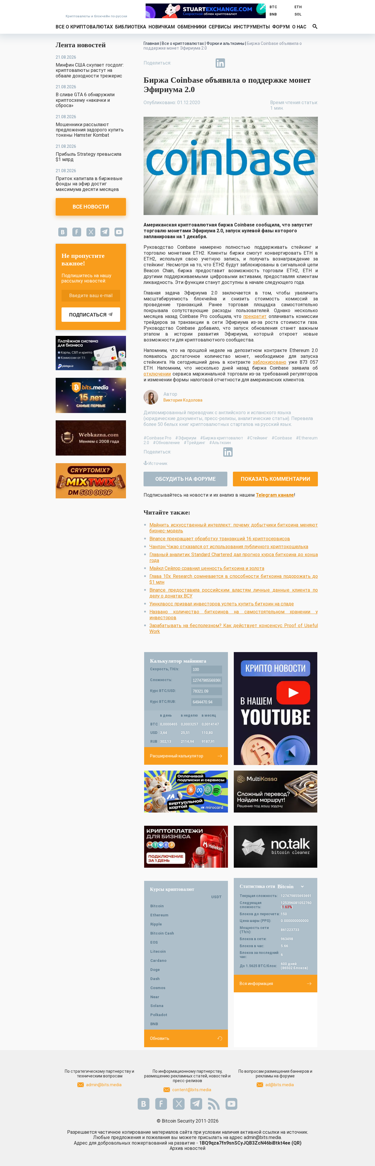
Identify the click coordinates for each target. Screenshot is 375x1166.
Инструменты (251, 27)
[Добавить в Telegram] (207, 63)
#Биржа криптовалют (221, 438)
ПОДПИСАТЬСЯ (88, 314)
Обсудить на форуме (185, 479)
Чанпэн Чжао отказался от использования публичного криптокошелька (228, 546)
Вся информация (256, 983)
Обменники (191, 27)
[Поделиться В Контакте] (233, 63)
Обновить (159, 1038)
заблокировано (269, 362)
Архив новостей (187, 1148)
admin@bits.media (104, 1084)
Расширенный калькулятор (176, 756)
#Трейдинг (194, 442)
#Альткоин (220, 442)
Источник (158, 463)
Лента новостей (81, 45)
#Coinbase (282, 438)
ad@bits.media (279, 1084)
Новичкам (162, 27)
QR (296, 1143)
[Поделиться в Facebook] (180, 63)
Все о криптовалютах (84, 27)
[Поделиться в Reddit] (247, 63)
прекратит (255, 316)
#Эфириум (185, 438)
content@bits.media (191, 1089)
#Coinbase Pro (157, 438)
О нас (299, 27)
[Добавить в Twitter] (193, 63)
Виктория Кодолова (182, 400)
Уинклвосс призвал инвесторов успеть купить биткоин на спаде (221, 604)
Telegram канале (275, 495)
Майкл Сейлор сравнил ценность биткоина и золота (206, 568)
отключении (157, 374)
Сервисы (220, 27)
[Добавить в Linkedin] (220, 63)
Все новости (91, 207)
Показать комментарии (275, 479)
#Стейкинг (257, 438)
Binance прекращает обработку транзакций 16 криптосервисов (219, 538)
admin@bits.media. (263, 1137)
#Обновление (166, 442)
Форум (281, 27)
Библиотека (130, 27)
